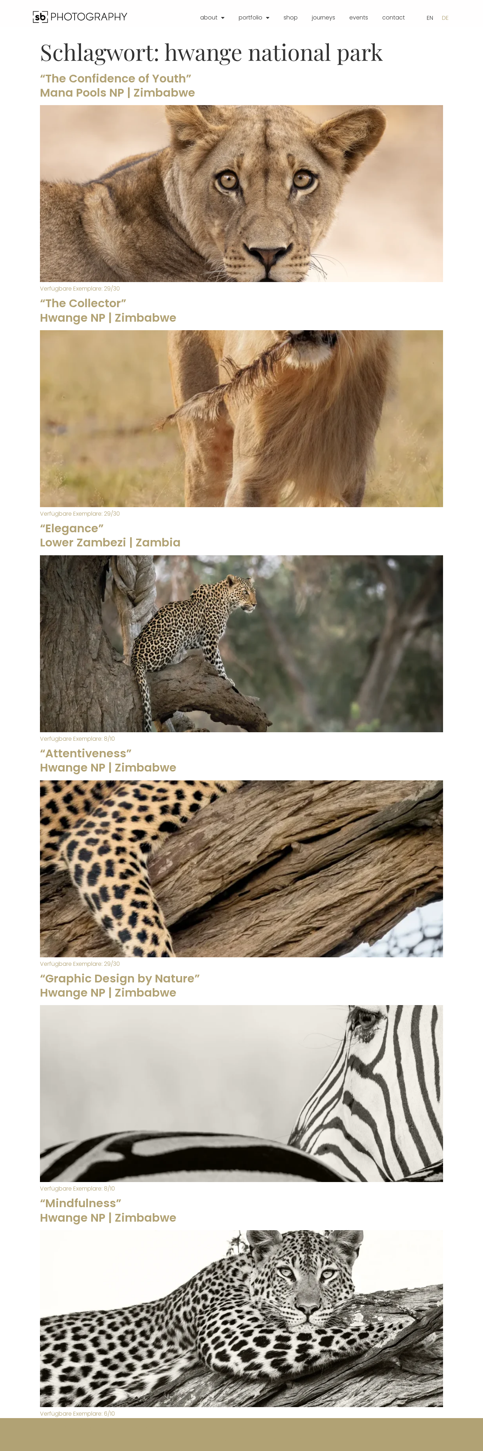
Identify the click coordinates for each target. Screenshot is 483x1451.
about (208, 17)
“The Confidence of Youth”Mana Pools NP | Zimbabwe (117, 85)
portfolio (250, 17)
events (358, 17)
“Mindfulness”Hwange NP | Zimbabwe (108, 1210)
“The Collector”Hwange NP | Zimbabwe (108, 310)
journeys (323, 17)
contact (393, 17)
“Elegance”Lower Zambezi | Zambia (110, 535)
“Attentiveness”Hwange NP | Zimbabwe (108, 760)
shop (291, 17)
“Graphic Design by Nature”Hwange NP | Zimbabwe (120, 985)
